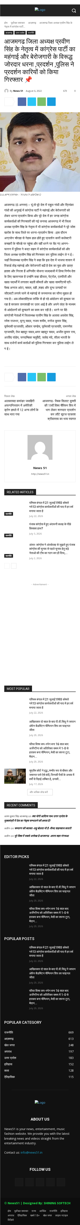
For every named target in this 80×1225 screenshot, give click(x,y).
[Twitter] (32, 101)
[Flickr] (40, 1182)
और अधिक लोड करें (39, 792)
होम (5, 23)
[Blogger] (19, 1182)
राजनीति (31, 32)
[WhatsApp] (41, 101)
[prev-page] (7, 566)
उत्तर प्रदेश (20, 32)
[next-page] (13, 566)
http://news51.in (40, 473)
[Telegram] (51, 101)
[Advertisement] (40, 626)
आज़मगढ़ (32, 23)
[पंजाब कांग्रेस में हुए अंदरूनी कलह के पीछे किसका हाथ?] (15, 529)
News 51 (18, 90)
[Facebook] (22, 101)
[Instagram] (50, 1182)
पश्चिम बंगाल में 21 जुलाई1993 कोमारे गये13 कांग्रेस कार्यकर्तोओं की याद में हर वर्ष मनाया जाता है (51, 507)
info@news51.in (31, 1152)
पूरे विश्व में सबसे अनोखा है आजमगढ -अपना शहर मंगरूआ (42, 836)
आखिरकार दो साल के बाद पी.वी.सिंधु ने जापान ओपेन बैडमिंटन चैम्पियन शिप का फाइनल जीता (52, 726)
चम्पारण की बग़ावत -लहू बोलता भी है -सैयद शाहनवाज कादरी (43, 828)
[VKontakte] (61, 1182)
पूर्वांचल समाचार (18, 23)
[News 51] (7, 91)
